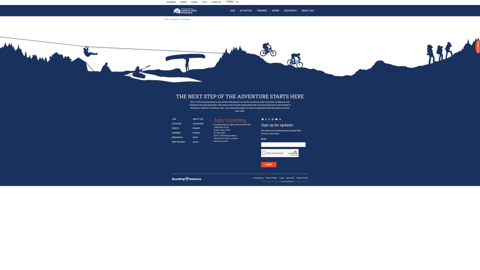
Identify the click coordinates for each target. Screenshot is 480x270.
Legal (282, 178)
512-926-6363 (219, 133)
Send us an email (221, 141)
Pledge (194, 2)
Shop (204, 2)
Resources (290, 10)
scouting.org (258, 178)
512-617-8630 (219, 135)
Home (166, 19)
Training (262, 10)
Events (175, 128)
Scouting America (287, 181)
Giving (275, 10)
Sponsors (290, 178)
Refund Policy (302, 178)
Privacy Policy (271, 178)
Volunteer (171, 2)
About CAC (308, 10)
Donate (183, 2)
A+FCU (196, 142)
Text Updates (178, 142)
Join (232, 10)
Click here (218, 138)
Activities (246, 10)
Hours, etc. (217, 2)
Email (264, 139)
